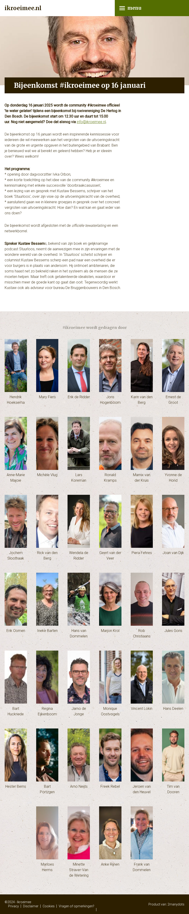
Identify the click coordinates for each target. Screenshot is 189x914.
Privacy (13, 906)
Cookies (49, 906)
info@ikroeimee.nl (91, 122)
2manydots (176, 904)
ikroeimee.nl (23, 8)
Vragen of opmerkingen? (76, 906)
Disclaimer (30, 906)
